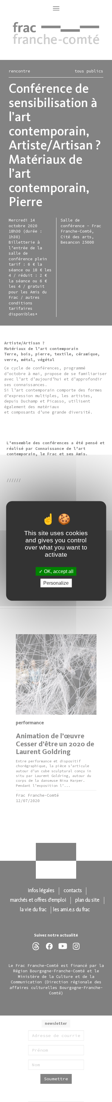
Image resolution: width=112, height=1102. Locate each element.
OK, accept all (58, 571)
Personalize (56, 583)
